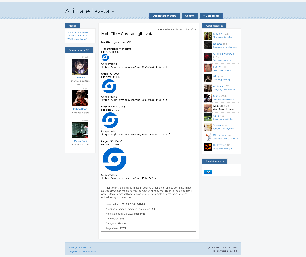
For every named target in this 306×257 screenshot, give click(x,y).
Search (189, 15)
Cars (223, 117)
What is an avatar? (77, 39)
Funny (222, 68)
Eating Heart (80, 109)
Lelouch (80, 77)
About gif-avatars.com (80, 247)
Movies (222, 35)
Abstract (181, 29)
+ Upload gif (211, 15)
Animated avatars (164, 15)
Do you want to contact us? (82, 251)
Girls (221, 78)
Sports (224, 127)
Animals (225, 87)
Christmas (225, 136)
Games (225, 45)
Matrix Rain (80, 140)
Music (223, 97)
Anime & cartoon (223, 56)
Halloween (222, 146)
